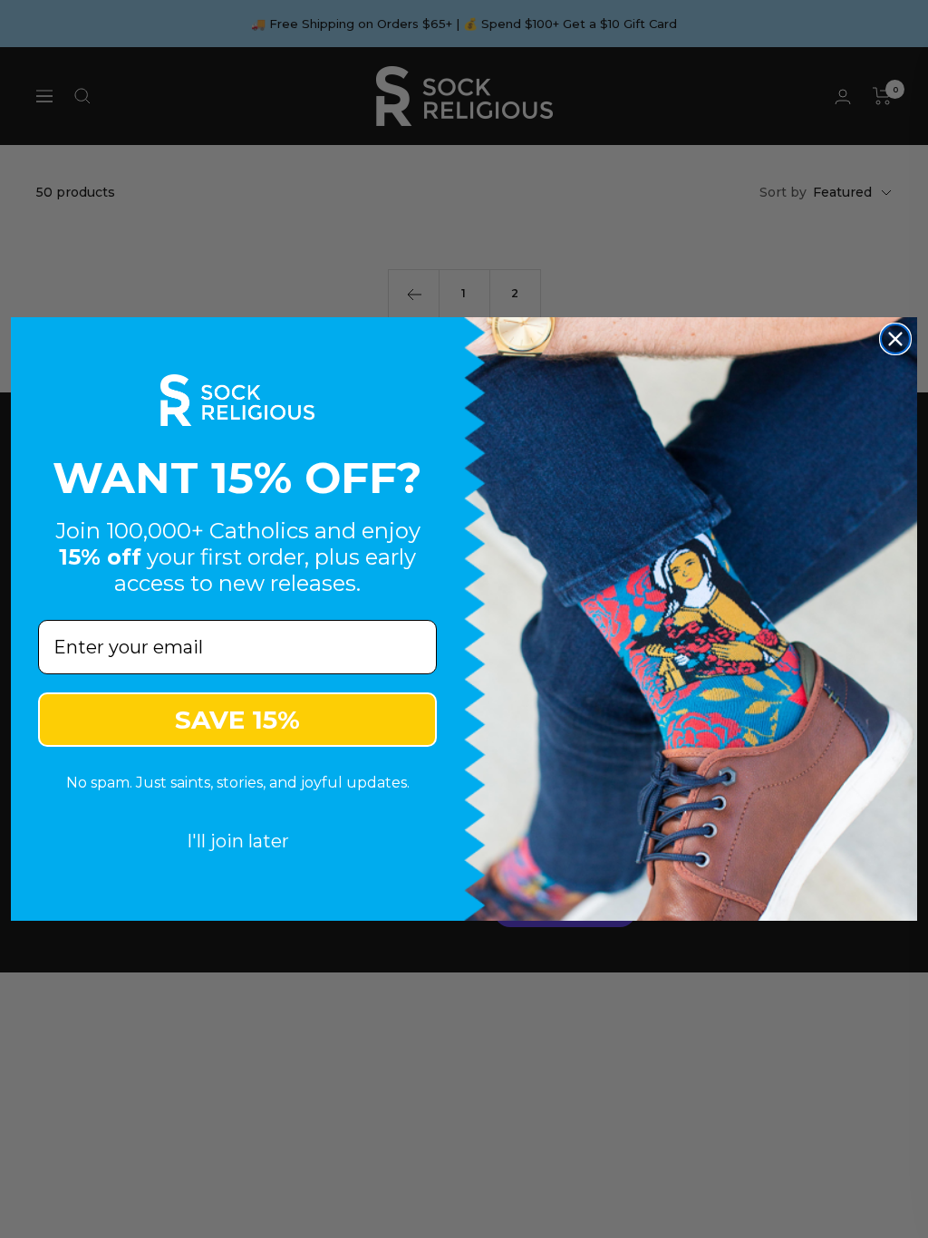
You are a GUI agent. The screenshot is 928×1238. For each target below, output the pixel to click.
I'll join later (238, 841)
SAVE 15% (237, 719)
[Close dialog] (895, 338)
